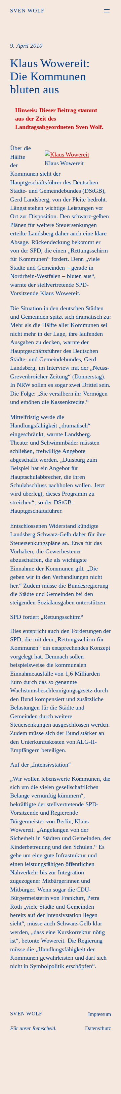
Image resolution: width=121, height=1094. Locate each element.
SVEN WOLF (27, 10)
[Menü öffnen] (107, 11)
